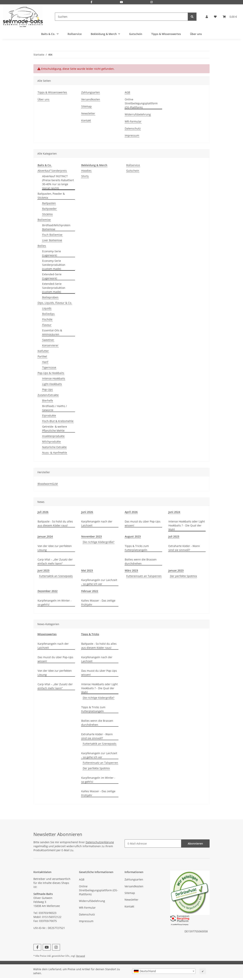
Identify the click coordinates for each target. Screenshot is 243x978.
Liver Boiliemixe (52, 240)
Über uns (196, 34)
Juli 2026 (43, 512)
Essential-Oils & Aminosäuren (52, 332)
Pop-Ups (47, 389)
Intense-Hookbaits (53, 378)
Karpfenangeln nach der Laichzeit (96, 523)
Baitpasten (49, 203)
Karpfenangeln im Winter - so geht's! (55, 602)
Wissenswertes (47, 634)
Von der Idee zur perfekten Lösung (55, 548)
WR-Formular (133, 121)
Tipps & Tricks (90, 634)
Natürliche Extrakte (54, 447)
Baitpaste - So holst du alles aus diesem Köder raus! (55, 523)
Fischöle (47, 319)
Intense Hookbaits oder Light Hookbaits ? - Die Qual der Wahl (186, 525)
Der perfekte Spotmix (183, 576)
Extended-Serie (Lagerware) (52, 276)
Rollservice (133, 165)
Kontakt (86, 120)
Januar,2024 (45, 536)
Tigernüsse (49, 367)
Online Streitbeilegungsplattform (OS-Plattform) (141, 103)
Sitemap (86, 106)
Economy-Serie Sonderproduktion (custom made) (53, 265)
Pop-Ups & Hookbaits (51, 373)
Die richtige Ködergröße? (98, 542)
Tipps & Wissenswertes (166, 34)
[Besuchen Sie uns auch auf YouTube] (121, 2)
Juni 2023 (43, 570)
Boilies (42, 246)
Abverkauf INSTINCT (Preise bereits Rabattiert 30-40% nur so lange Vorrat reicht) (58, 182)
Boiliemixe (44, 219)
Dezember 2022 (48, 591)
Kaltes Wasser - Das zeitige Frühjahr (98, 602)
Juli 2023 (173, 536)
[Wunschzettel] (215, 16)
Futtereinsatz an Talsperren (144, 576)
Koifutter (43, 351)
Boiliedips (48, 314)
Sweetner (48, 340)
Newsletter (88, 113)
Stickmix (47, 214)
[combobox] (164, 971)
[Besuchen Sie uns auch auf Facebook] (91, 2)
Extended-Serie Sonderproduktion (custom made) (53, 288)
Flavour (46, 325)
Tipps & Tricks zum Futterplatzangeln (137, 548)
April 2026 (131, 512)
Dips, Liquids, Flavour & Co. (55, 303)
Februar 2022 (89, 591)
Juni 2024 (174, 512)
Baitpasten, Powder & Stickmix (51, 195)
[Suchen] (192, 17)
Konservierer (50, 345)
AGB (127, 92)
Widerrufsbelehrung (138, 114)
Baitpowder (49, 208)
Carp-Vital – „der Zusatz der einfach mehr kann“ (55, 561)
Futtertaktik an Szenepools (56, 576)
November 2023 (91, 536)
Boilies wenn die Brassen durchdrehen (141, 561)
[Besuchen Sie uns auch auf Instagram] (152, 2)
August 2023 (133, 536)
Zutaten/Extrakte (48, 395)
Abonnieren (195, 843)
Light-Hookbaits (52, 384)
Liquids (46, 308)
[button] (207, 16)
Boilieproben (50, 297)
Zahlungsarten (90, 92)
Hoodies (86, 170)
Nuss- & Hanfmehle (54, 452)
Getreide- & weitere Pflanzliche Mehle (54, 428)
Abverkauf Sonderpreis (52, 170)
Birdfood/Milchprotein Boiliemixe (56, 227)
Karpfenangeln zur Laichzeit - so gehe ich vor (99, 582)
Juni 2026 (87, 512)
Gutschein (132, 170)
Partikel (42, 356)
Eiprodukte (49, 415)
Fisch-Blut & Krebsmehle (57, 421)
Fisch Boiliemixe (52, 235)
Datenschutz (133, 128)
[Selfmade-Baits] (23, 16)
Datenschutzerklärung (100, 842)
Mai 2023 (87, 570)
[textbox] (163, 971)
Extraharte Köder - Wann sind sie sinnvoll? (184, 548)
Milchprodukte (51, 441)
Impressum (132, 135)
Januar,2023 (176, 570)
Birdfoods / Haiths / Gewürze (54, 408)
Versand (80, 955)
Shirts (85, 176)
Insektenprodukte (53, 436)
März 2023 (131, 570)
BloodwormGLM (48, 484)
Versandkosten (90, 99)
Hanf (45, 362)
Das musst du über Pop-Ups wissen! (142, 523)
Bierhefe (47, 400)
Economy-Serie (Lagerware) (51, 253)
